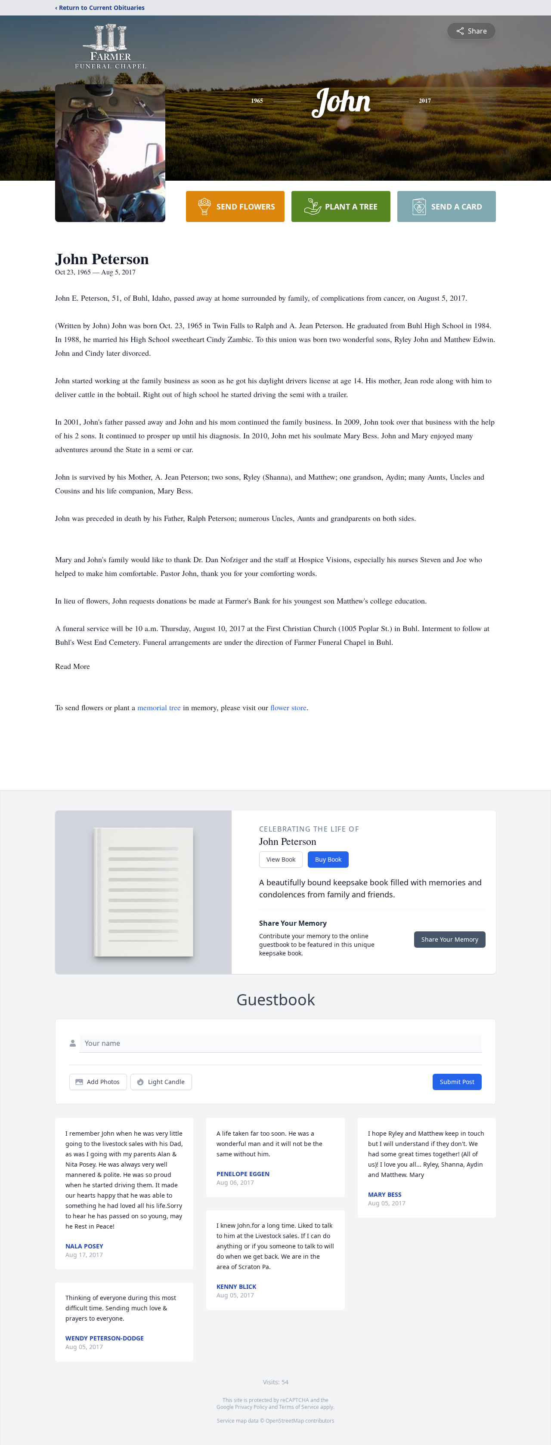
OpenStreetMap (285, 1420)
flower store (288, 707)
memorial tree (159, 707)
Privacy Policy (251, 1407)
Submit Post (457, 1082)
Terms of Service (299, 1407)
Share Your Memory (449, 939)
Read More (72, 666)
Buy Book (328, 859)
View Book (280, 859)
